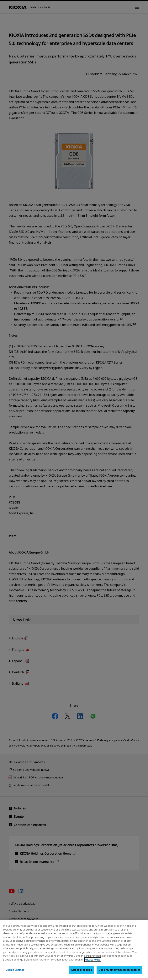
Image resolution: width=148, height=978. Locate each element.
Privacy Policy (92, 959)
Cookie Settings (15, 969)
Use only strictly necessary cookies (119, 969)
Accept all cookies (81, 969)
